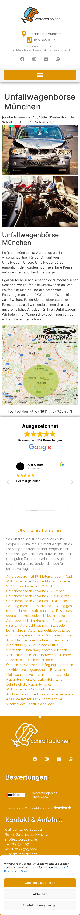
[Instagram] (34, 59)
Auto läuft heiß (42, 606)
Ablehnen (40, 894)
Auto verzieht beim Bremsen (27, 621)
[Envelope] (46, 59)
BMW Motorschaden (46, 576)
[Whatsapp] (58, 59)
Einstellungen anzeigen (40, 905)
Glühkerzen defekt (42, 660)
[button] (40, 75)
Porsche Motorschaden (49, 581)
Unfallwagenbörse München (46, 650)
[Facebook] (22, 59)
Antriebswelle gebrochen (28, 670)
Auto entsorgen (18, 645)
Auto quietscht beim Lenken (45, 616)
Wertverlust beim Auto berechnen (31, 655)
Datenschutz (11, 871)
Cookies (25, 871)
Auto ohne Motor (41, 635)
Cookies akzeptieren (40, 883)
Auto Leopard (16, 576)
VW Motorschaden (20, 586)
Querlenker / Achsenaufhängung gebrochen (39, 665)
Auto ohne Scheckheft (49, 640)
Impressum (60, 867)
